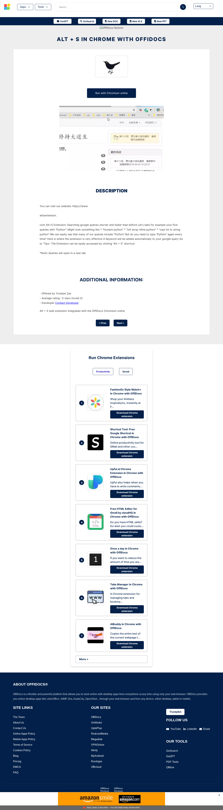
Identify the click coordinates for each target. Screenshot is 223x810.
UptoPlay (96, 728)
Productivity (103, 371)
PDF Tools (172, 761)
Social (125, 371)
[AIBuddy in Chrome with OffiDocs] (96, 642)
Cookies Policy (22, 750)
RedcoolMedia (99, 733)
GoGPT (170, 756)
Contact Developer (67, 302)
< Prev (102, 323)
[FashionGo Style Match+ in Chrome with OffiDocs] (96, 409)
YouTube (175, 729)
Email (206, 729)
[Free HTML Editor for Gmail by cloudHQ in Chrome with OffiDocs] (96, 529)
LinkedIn (192, 729)
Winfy (94, 750)
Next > (120, 323)
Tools (41, 7)
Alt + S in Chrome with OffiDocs (111, 39)
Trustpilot (175, 711)
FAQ (15, 772)
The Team (19, 717)
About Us (18, 722)
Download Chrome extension (127, 414)
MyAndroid (97, 755)
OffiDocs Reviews (104, 789)
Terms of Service (22, 744)
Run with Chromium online (111, 93)
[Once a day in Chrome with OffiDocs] (96, 566)
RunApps (96, 761)
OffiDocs (96, 717)
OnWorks (96, 722)
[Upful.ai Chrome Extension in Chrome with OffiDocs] (96, 489)
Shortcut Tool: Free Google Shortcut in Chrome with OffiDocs (124, 433)
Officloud (96, 767)
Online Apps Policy (24, 733)
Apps (23, 7)
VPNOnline (97, 744)
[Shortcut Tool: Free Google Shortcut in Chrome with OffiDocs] (96, 449)
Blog (15, 755)
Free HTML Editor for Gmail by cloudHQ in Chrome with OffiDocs (124, 512)
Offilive (170, 767)
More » (83, 659)
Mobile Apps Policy (24, 739)
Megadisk (96, 739)
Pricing (17, 761)
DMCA (17, 767)
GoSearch (172, 750)
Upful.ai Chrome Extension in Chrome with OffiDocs (126, 472)
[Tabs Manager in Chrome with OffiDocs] (96, 604)
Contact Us (19, 728)
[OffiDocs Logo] (7, 7)
